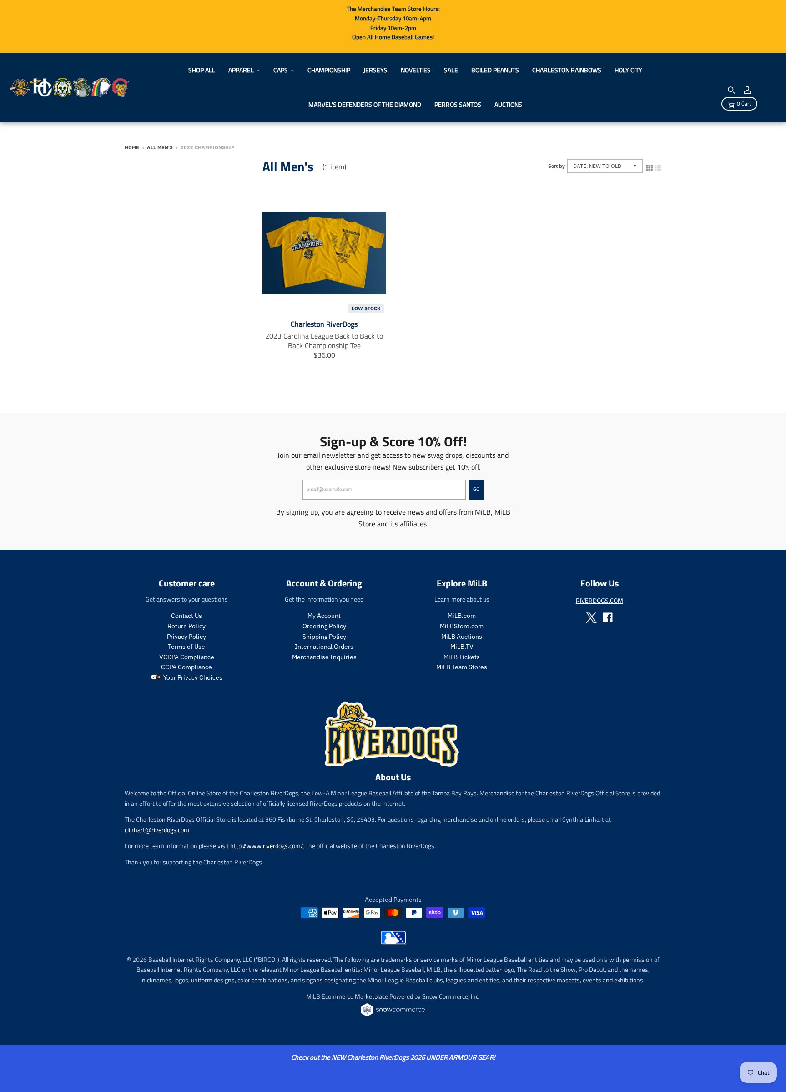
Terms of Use (186, 646)
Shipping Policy (324, 636)
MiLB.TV (462, 646)
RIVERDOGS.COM (599, 600)
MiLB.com (462, 616)
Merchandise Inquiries (324, 657)
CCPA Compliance (186, 667)
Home (132, 147)
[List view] (658, 166)
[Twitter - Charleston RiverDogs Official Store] (591, 617)
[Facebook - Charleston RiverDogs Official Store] (607, 617)
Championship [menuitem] (328, 70)
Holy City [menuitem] (628, 70)
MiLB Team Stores (461, 667)
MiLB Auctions (461, 636)
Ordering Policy (324, 626)
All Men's (160, 147)
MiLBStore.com (462, 626)
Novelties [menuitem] (416, 70)
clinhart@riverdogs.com (157, 829)
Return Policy (186, 626)
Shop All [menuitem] (201, 70)
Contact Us (186, 616)
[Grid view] (649, 166)
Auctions (508, 104)
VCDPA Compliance (186, 657)
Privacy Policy (186, 636)
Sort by (556, 166)
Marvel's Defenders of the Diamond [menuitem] (364, 104)
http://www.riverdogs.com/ (266, 845)
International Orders (324, 646)
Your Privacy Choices (192, 677)
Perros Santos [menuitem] (457, 104)
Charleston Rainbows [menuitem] (566, 70)
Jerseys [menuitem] (375, 70)
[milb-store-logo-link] (393, 941)
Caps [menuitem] (280, 70)
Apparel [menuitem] (241, 70)
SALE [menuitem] (451, 70)
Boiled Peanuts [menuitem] (495, 70)
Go (476, 489)
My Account (324, 616)
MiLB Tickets (461, 657)
